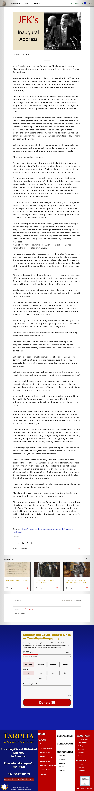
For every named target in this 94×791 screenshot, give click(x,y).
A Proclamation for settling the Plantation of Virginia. (46, 582)
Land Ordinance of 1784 (17, 581)
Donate (80, 764)
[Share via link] (27, 543)
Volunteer (81, 767)
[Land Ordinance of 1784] (17, 569)
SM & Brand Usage (46, 757)
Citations (81, 749)
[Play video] (47, 31)
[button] (15, 3)
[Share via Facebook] (14, 543)
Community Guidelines (48, 765)
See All (88, 559)
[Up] (4, 787)
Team (42, 744)
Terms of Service (46, 748)
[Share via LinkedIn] (23, 543)
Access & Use (45, 770)
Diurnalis (62, 756)
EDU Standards (83, 739)
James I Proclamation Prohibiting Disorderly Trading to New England (76, 582)
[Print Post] (32, 543)
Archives (16, 537)
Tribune (61, 767)
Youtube (43, 774)
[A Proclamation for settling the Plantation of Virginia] (47, 569)
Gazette (62, 763)
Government (82, 742)
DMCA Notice (45, 761)
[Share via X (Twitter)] (18, 543)
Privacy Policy (45, 752)
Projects (81, 752)
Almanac (62, 770)
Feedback (81, 770)
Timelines (81, 756)
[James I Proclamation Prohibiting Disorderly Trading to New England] (77, 569)
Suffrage (81, 746)
